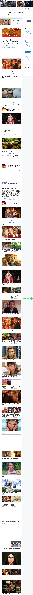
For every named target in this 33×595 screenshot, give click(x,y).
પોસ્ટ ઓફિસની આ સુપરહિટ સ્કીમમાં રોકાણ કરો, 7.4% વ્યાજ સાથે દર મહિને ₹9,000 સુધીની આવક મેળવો (13, 203)
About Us (10, 12)
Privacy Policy (24, 12)
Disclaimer (19, 12)
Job (25, 70)
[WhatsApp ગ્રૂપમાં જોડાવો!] (31, 298)
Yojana (26, 73)
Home (6, 12)
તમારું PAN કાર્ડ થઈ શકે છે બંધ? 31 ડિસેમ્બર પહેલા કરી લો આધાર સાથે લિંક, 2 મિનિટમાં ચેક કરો (28, 40)
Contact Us (14, 12)
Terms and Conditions (9, 14)
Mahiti (3, 13)
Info (25, 69)
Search (26, 19)
